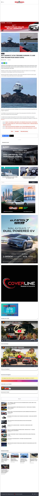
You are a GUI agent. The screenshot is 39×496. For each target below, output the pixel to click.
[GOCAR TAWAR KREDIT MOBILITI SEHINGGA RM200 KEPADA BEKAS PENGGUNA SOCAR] (4, 435)
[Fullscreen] (36, 340)
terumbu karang (24, 131)
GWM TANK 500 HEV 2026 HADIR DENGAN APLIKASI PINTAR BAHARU (19, 420)
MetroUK (2, 119)
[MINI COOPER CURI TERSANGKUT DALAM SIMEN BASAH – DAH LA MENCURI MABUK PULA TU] (34, 455)
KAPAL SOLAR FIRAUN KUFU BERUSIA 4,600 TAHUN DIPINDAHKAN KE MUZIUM (20, 126)
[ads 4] (9, 315)
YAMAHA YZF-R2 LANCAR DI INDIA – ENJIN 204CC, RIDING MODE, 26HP (20, 425)
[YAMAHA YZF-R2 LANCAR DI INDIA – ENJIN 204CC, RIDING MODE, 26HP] (4, 426)
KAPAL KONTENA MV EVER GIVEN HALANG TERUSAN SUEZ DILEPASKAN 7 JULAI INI (21, 128)
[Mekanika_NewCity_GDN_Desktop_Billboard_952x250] (19, 26)
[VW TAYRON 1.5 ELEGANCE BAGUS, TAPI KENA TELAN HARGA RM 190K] (4, 440)
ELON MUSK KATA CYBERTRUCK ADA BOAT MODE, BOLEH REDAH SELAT (23, 460)
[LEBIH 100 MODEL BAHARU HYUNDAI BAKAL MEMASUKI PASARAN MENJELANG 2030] (4, 444)
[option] (19, 155)
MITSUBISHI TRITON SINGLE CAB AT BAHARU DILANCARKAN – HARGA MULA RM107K (22, 416)
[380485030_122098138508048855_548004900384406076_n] (19, 301)
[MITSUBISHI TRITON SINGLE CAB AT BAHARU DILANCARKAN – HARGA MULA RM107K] (4, 417)
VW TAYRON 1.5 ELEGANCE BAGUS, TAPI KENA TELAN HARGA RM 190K (19, 438)
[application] (19, 331)
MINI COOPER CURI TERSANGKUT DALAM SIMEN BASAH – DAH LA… (33, 460)
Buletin (3, 53)
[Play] (2, 340)
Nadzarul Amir (4, 59)
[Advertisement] (19, 14)
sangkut (17, 131)
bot (12, 131)
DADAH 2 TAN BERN (9, 122)
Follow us (20, 380)
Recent (19, 398)
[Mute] (34, 340)
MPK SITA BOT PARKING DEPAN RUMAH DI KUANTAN (14, 459)
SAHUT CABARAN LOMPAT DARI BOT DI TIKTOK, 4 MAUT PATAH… (5, 460)
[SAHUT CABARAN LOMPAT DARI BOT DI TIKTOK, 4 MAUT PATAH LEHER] (5, 455)
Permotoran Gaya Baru (18, 494)
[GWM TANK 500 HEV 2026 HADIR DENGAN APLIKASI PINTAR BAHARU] (4, 422)
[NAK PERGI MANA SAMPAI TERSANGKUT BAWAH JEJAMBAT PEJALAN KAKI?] (5, 466)
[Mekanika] (19, 2)
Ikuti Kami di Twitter (5, 392)
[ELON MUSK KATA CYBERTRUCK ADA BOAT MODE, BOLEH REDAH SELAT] (24, 455)
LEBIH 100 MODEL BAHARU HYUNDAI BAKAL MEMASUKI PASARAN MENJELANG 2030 (22, 443)
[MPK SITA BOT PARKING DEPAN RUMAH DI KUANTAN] (15, 455)
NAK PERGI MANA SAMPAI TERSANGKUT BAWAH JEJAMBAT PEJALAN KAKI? (5, 471)
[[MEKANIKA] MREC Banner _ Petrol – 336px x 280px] (18, 212)
